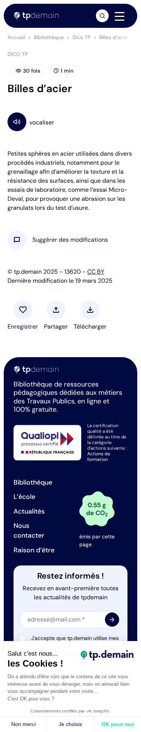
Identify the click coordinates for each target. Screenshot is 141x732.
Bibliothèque (49, 37)
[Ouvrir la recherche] (102, 15)
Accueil (16, 37)
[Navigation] (119, 16)
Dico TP (82, 37)
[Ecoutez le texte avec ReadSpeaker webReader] (70, 121)
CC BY (95, 272)
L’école (24, 497)
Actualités (29, 511)
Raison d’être (34, 550)
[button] (70, 239)
